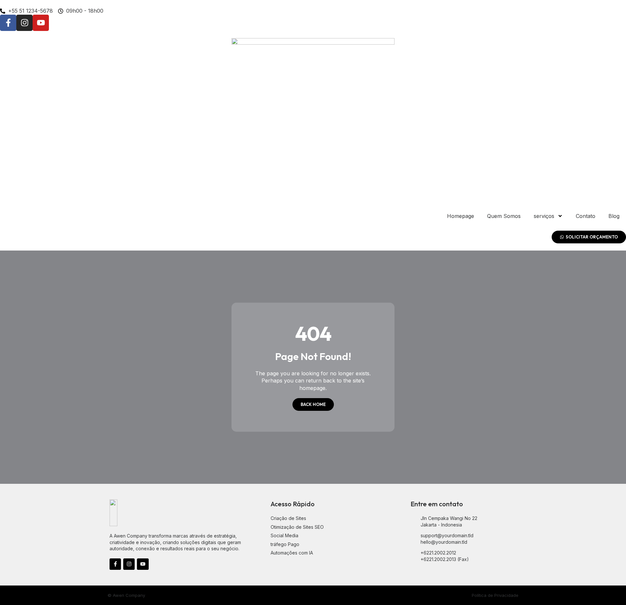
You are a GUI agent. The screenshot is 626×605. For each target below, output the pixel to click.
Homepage (460, 216)
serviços (544, 216)
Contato (585, 216)
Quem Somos (504, 216)
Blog (613, 216)
